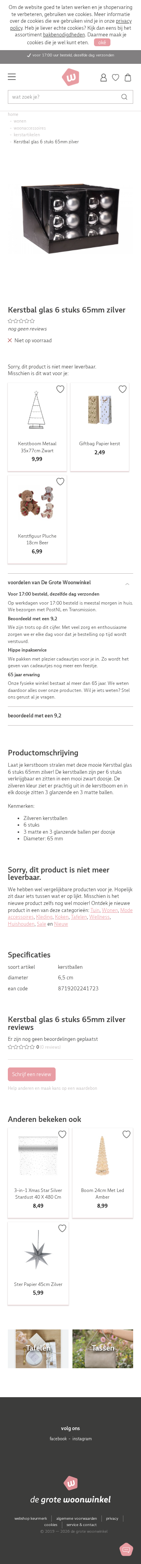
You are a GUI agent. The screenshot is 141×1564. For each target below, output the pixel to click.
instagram (82, 1438)
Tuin (94, 910)
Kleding (44, 917)
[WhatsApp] (126, 1549)
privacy (112, 1518)
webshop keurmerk (30, 1518)
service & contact (82, 1524)
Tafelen (79, 917)
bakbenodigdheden (64, 35)
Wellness (99, 917)
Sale (41, 924)
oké (102, 42)
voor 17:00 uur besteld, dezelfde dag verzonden (73, 55)
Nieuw (61, 924)
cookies (50, 1524)
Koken (62, 917)
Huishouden (21, 924)
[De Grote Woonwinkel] (70, 77)
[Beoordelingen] (71, 321)
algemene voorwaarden (76, 1518)
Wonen (110, 910)
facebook (58, 1438)
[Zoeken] (126, 97)
